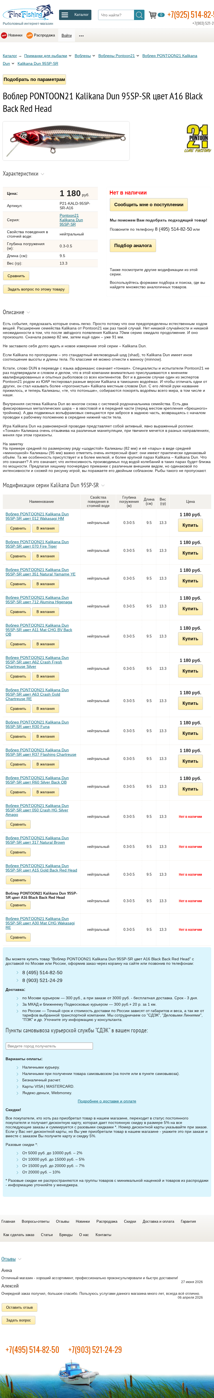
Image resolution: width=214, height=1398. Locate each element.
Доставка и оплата (158, 1221)
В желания (46, 528)
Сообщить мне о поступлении (148, 204)
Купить (190, 525)
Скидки (130, 1221)
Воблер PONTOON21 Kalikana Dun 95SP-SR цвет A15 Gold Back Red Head (41, 867)
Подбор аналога (133, 245)
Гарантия (188, 1221)
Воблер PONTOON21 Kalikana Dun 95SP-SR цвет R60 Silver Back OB (37, 780)
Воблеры (83, 55)
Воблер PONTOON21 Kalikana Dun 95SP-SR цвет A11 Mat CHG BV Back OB (39, 629)
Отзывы (62, 1221)
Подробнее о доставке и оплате (107, 1101)
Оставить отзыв (19, 1307)
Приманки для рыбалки (45, 55)
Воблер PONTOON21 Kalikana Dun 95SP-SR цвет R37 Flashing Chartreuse (41, 752)
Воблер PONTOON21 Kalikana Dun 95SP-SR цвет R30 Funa (37, 724)
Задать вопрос (18, 1320)
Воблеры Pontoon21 (116, 55)
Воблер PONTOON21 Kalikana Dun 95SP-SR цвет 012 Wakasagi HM (37, 516)
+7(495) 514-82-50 (32, 1349)
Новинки (15, 35)
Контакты (103, 1235)
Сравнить (16, 276)
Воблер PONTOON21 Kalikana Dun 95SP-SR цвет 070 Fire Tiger (37, 544)
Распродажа (44, 35)
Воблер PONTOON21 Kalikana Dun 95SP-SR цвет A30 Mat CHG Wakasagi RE (40, 923)
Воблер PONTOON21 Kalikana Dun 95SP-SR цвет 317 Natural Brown (37, 840)
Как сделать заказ (18, 1235)
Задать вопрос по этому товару (36, 289)
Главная (8, 1221)
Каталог (10, 55)
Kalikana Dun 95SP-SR (38, 63)
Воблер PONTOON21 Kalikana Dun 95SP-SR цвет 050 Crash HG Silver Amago (37, 810)
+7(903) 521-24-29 (95, 1349)
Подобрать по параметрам (34, 79)
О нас (84, 1235)
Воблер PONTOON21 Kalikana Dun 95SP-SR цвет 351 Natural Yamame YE (41, 571)
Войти (67, 35)
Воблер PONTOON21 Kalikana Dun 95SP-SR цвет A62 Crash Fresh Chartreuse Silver (37, 662)
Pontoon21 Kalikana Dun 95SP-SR (71, 220)
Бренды (65, 1235)
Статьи (47, 1235)
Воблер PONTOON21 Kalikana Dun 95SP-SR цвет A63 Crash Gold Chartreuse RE (37, 694)
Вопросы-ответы (35, 1221)
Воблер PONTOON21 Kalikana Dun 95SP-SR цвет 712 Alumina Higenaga (39, 599)
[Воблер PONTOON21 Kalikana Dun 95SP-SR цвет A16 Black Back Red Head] (66, 159)
